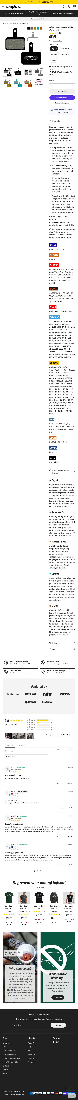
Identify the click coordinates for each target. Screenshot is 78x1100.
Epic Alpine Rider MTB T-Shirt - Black (69, 909)
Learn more (58, 997)
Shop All (5, 1091)
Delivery (31, 1058)
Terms (10, 1091)
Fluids (5, 1046)
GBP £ (69, 1088)
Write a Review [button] (67, 735)
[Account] (69, 6)
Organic (54, 48)
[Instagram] (57, 1042)
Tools (5, 1073)
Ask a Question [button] (50, 735)
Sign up (58, 1025)
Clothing (6, 1066)
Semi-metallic (65, 48)
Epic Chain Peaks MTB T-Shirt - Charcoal (24, 909)
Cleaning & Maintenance (11, 1058)
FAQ (29, 1050)
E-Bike (53, 60)
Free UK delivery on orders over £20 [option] (39, 13)
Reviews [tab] (8, 745)
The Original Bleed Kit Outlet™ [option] (15, 13)
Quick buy (9, 898)
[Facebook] (54, 1042)
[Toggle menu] (3, 7)
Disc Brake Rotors (9, 1054)
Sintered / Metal (58, 541)
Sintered (54, 54)
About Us (31, 1043)
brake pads (45, 2)
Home (4, 23)
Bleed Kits (6, 1043)
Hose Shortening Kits (10, 1062)
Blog (29, 1046)
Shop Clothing (39, 887)
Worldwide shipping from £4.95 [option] (63, 13)
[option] (23, 47)
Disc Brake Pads (57, 41)
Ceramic (64, 54)
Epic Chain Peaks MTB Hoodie (54, 909)
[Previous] (6, 904)
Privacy (16, 1091)
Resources (31, 1054)
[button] (69, 783)
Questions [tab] (20, 745)
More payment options (62, 103)
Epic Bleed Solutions (18, 1094)
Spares (5, 1069)
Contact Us (32, 1062)
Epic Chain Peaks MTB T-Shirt (9, 909)
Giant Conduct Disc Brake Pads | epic (19, 23)
